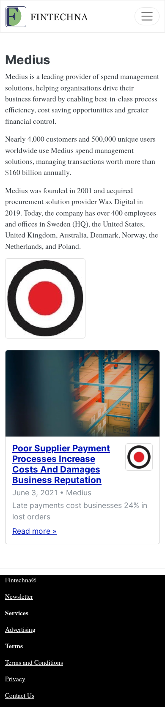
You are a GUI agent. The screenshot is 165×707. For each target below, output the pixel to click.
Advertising (20, 629)
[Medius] (45, 297)
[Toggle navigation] (147, 16)
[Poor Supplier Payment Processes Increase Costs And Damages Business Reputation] (83, 393)
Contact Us (19, 695)
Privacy (15, 678)
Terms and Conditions (34, 662)
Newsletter (19, 596)
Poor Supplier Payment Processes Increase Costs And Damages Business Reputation (61, 464)
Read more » (34, 531)
